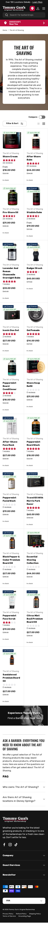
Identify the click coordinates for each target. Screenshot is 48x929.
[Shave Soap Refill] (36, 367)
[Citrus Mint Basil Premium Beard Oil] (36, 599)
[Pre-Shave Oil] (12, 196)
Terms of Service (9, 916)
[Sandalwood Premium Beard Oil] (12, 658)
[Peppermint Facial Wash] (12, 481)
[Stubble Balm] (36, 196)
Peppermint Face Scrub (9, 617)
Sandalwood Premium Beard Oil (11, 677)
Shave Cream (10, 156)
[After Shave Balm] (36, 140)
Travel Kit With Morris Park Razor (35, 500)
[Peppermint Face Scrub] (12, 599)
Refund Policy (21, 914)
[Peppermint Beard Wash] (36, 426)
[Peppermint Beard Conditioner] (12, 367)
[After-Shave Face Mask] (12, 426)
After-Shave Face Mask (10, 443)
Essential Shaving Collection (33, 559)
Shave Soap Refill (33, 384)
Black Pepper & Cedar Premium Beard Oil (11, 559)
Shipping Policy (35, 914)
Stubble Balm (34, 212)
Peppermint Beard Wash (33, 443)
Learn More (37, 2)
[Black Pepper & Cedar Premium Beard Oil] (12, 540)
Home (5, 30)
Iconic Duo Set (11, 330)
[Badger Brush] (36, 252)
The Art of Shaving (17, 30)
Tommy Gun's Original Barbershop (22, 909)
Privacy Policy (8, 914)
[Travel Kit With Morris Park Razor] (36, 481)
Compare (33, 117)
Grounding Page (24, 916)
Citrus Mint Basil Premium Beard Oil (35, 618)
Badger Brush (34, 268)
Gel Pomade (33, 330)
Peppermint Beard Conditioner (10, 386)
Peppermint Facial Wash (9, 499)
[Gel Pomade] (36, 314)
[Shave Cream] (12, 140)
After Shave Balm (34, 158)
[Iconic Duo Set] (12, 314)
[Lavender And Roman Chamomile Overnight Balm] (12, 252)
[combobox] (24, 15)
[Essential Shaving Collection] (36, 540)
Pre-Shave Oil (10, 212)
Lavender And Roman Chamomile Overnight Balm (11, 273)
